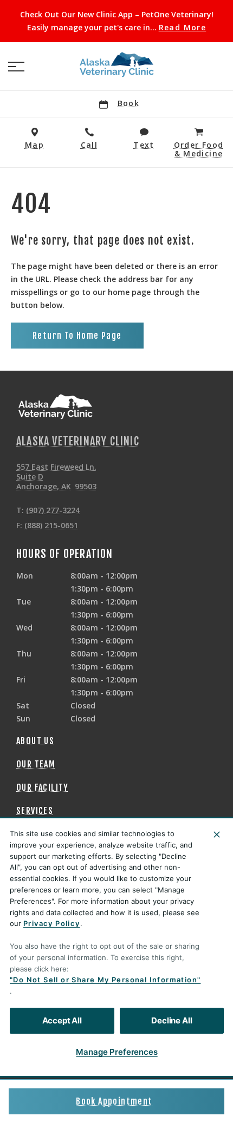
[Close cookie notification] (217, 834)
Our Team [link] (35, 764)
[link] (116, 64)
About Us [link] (35, 741)
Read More (182, 27)
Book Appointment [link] (114, 1101)
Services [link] (34, 811)
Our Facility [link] (42, 787)
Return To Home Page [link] (77, 335)
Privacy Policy (51, 923)
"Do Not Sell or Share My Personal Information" (105, 979)
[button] (16, 66)
